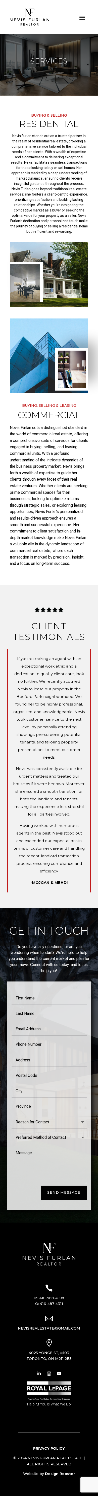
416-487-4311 (51, 1303)
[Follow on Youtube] (59, 1374)
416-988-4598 (51, 1298)
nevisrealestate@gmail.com (49, 1328)
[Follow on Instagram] (49, 1374)
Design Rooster (60, 1473)
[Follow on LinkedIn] (39, 1374)
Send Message (63, 1192)
